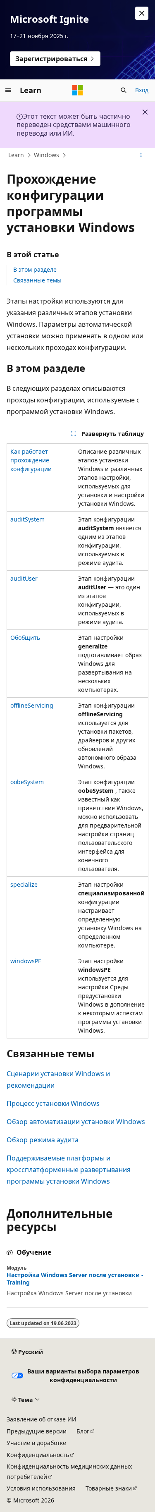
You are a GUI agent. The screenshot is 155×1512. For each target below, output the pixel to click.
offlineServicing (31, 705)
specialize (24, 884)
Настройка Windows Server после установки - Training (75, 1278)
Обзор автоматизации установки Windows (76, 1121)
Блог (82, 1431)
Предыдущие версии (37, 1431)
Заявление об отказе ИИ (41, 1419)
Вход (141, 90)
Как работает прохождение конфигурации (31, 460)
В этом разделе (35, 269)
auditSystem (27, 519)
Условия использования (41, 1488)
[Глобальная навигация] (8, 90)
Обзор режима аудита (43, 1139)
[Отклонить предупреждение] (141, 13)
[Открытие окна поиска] (123, 90)
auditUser (24, 578)
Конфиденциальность (38, 1455)
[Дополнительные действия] (141, 155)
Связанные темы (37, 280)
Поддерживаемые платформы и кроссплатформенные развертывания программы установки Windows (69, 1169)
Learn (16, 155)
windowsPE (25, 961)
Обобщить (25, 637)
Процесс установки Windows (53, 1103)
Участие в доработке (36, 1443)
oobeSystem (27, 782)
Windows (46, 155)
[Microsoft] (77, 90)
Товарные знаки (109, 1488)
